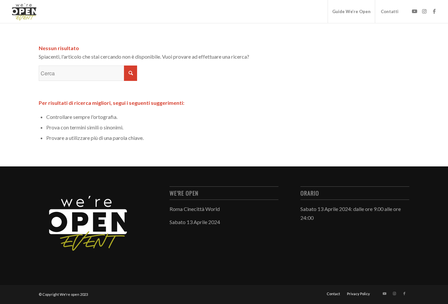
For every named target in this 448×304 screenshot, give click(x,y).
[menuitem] (351, 11)
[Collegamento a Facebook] (434, 11)
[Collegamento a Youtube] (414, 11)
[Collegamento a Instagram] (424, 11)
